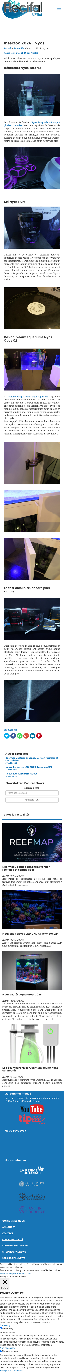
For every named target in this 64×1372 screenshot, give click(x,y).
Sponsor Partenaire (15, 1245)
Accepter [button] (4, 1273)
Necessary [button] (5, 1325)
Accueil (7, 48)
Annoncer (8, 1227)
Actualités (19, 48)
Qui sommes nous (13, 1221)
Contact (7, 1233)
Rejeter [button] (12, 1273)
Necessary (7, 1328)
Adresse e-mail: (32, 788)
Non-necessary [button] (7, 1347)
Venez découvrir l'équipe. (28, 1101)
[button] (59, 9)
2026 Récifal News (13, 1258)
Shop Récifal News (14, 1252)
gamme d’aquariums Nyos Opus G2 (28, 396)
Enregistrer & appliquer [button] (11, 1370)
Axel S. (34, 53)
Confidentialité (12, 1239)
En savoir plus (24, 1273)
